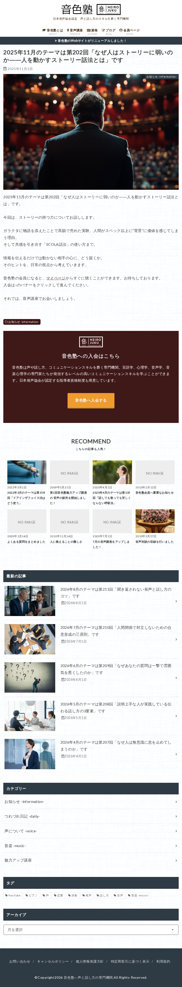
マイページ (56, 278)
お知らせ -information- (23, 322)
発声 (89, 895)
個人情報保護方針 (90, 961)
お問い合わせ (19, 961)
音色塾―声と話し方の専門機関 (88, 977)
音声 (120, 895)
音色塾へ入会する (91, 400)
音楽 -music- (15, 845)
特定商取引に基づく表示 (130, 961)
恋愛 (60, 895)
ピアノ (33, 895)
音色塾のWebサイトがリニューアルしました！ (92, 40)
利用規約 (163, 961)
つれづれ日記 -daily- (22, 816)
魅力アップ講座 (18, 860)
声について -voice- (21, 831)
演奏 (74, 895)
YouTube (14, 895)
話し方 (104, 895)
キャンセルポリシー (53, 961)
